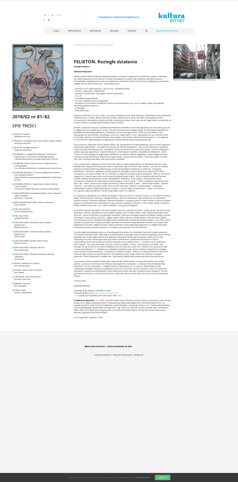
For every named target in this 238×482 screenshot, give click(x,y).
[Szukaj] (146, 31)
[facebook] (44, 20)
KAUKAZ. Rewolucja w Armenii (26, 263)
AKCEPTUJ (163, 477)
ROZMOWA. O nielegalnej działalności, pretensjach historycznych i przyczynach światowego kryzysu (35, 155)
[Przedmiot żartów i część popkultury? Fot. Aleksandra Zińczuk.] (196, 45)
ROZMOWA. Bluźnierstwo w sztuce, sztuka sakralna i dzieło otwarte (35, 164)
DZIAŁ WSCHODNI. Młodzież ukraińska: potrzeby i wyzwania (34, 255)
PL (60, 15)
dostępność (138, 355)
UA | (55, 15)
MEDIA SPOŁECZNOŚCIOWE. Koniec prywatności (34, 202)
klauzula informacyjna (123, 355)
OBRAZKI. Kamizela (22, 283)
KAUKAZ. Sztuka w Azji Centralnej (28, 270)
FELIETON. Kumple (22, 134)
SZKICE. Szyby (20, 290)
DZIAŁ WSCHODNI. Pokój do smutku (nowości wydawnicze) (32, 232)
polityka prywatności (103, 355)
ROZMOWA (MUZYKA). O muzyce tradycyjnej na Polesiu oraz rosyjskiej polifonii (37, 173)
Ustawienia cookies (143, 477)
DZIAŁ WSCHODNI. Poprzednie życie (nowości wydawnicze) (33, 223)
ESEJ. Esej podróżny (22, 209)
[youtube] (49, 20)
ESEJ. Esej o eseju (21, 216)
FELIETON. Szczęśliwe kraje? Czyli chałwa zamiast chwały (37, 141)
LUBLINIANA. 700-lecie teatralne (27, 276)
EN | (47, 15)
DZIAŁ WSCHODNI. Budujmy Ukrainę (29, 247)
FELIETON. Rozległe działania (26, 147)
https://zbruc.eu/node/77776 (106, 293)
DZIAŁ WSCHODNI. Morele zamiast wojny (31, 241)
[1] (95, 249)
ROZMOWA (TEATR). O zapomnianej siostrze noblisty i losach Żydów (36, 185)
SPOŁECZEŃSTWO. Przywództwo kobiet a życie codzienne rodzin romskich (37, 194)
